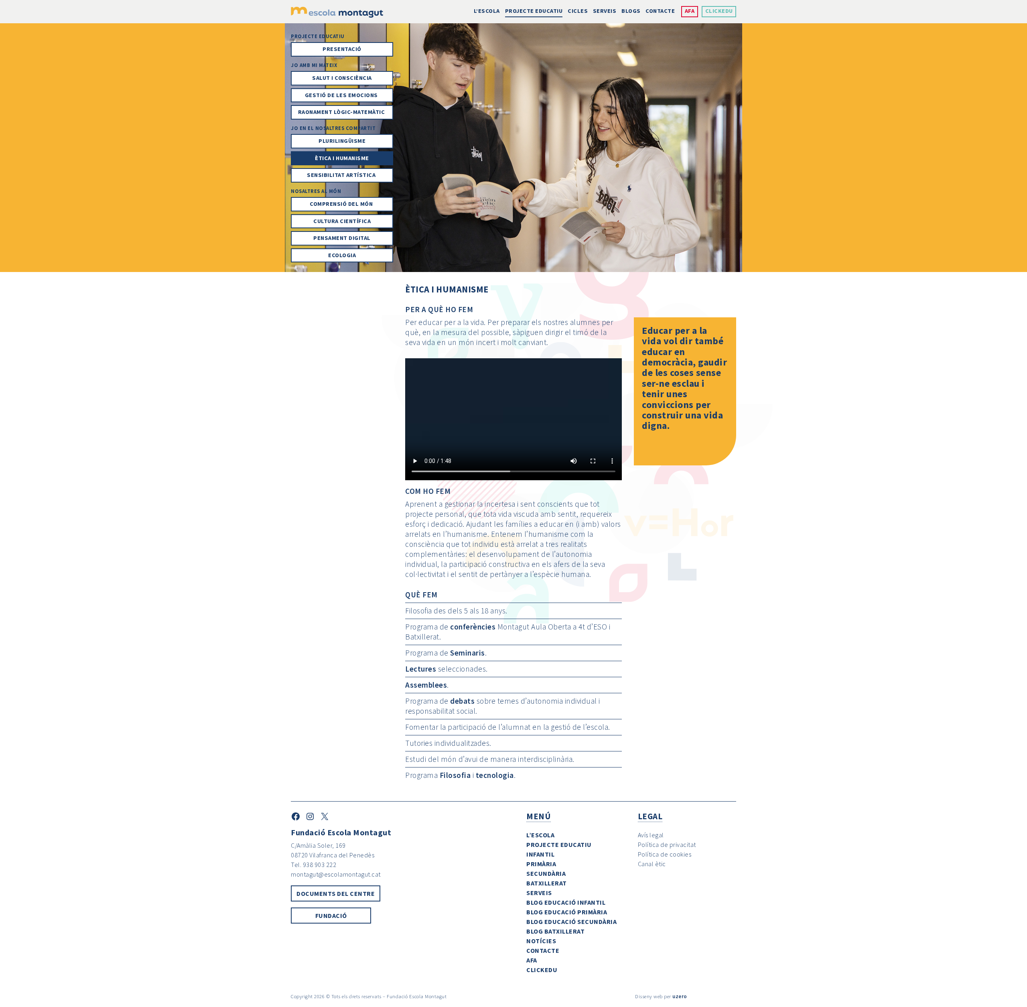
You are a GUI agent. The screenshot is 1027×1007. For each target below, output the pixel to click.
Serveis (605, 10)
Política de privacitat (667, 845)
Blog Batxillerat (555, 931)
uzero (679, 996)
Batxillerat (546, 883)
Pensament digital (342, 238)
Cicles (578, 10)
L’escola (487, 10)
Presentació (342, 49)
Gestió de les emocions (342, 95)
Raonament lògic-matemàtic (342, 112)
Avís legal (651, 835)
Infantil (540, 854)
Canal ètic (652, 864)
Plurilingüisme (342, 140)
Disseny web (649, 996)
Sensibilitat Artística (342, 175)
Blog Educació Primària (566, 912)
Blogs (631, 10)
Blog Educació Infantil (565, 902)
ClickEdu (719, 10)
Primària (541, 864)
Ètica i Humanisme (342, 158)
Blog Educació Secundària (571, 922)
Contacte (660, 10)
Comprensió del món (342, 203)
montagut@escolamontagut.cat (336, 874)
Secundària (546, 873)
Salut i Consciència (342, 77)
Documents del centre (335, 893)
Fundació (331, 916)
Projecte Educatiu (534, 10)
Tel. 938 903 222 (313, 865)
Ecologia (342, 255)
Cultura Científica (342, 221)
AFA (690, 10)
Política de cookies (665, 854)
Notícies (541, 941)
